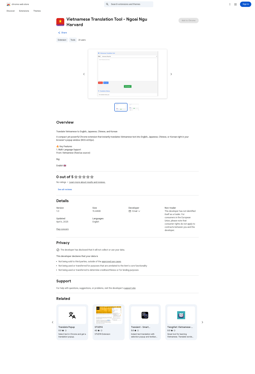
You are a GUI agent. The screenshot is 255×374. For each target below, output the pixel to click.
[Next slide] (171, 74)
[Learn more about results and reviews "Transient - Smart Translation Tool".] (138, 330)
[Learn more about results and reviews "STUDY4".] (101, 330)
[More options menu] (230, 4)
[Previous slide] (84, 74)
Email (134, 211)
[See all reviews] (65, 189)
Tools (73, 40)
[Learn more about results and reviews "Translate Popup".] (65, 330)
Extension (62, 40)
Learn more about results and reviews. (87, 182)
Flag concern (62, 229)
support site (130, 288)
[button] (235, 4)
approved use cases (111, 261)
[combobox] (132, 4)
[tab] (11, 11)
